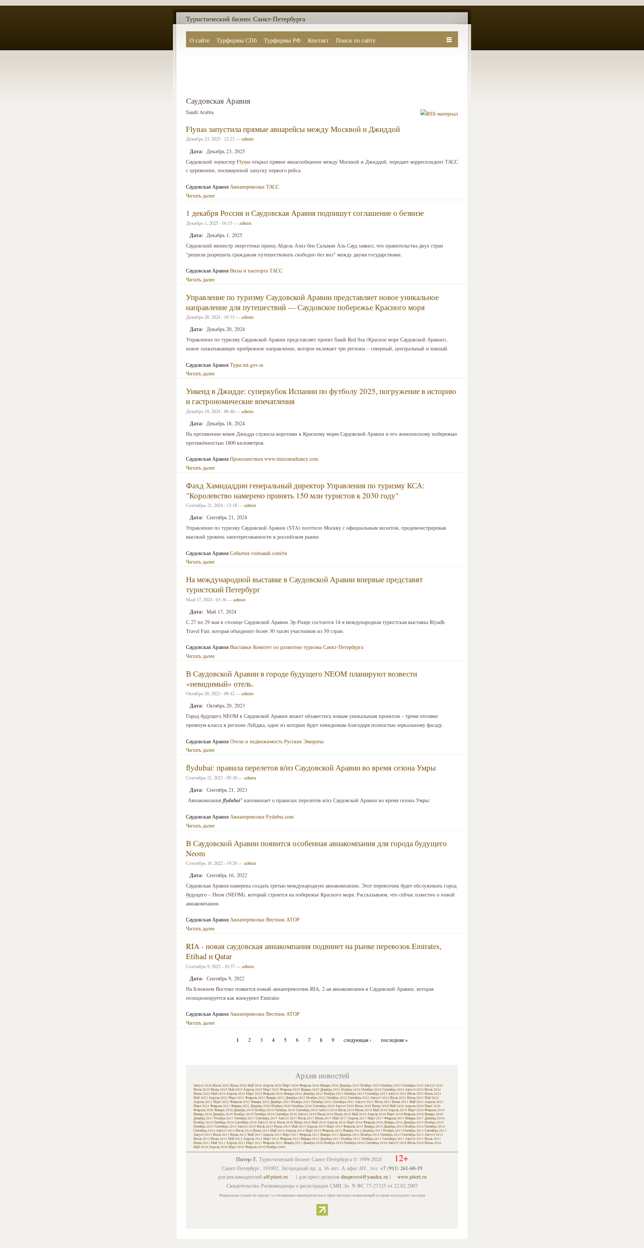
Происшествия (246, 458)
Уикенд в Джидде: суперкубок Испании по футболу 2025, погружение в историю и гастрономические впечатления (321, 396)
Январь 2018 (433, 1114)
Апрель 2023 (218, 1098)
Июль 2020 (363, 1106)
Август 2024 (414, 1089)
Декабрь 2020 (260, 1106)
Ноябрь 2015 (434, 1122)
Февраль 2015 (353, 1126)
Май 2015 (298, 1126)
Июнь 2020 (380, 1106)
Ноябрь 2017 (224, 1118)
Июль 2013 (221, 1134)
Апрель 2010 (218, 1147)
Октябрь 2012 (391, 1134)
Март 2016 (355, 1122)
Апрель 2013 (272, 1134)
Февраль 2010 (255, 1147)
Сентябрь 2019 (307, 1110)
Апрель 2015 (316, 1126)
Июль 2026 (221, 1085)
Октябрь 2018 (264, 1114)
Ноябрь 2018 (243, 1114)
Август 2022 (379, 1098)
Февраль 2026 (309, 1085)
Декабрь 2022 (295, 1098)
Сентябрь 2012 (413, 1134)
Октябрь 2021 (321, 1102)
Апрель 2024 (235, 1093)
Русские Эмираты (303, 741)
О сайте (199, 40)
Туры (236, 364)
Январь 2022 (260, 1102)
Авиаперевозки (247, 186)
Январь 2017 (414, 1118)
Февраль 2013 (309, 1134)
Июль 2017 (306, 1118)
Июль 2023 (415, 1093)
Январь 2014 (352, 1130)
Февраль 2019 (434, 1110)
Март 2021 (201, 1106)
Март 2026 (290, 1085)
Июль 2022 (398, 1098)
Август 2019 (328, 1110)
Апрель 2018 (376, 1114)
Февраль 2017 (394, 1118)
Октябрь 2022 (336, 1098)
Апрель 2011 (235, 1143)
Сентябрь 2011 (393, 1139)
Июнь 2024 (201, 1093)
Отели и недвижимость (256, 741)
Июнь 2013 (238, 1134)
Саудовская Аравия (207, 186)
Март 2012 (271, 1139)
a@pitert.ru (275, 1176)
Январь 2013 (329, 1134)
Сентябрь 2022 (359, 1098)
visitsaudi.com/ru (269, 553)
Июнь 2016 (302, 1122)
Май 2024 (218, 1093)
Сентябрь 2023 (376, 1093)
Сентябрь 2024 (393, 1089)
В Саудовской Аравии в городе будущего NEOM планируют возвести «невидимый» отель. (301, 678)
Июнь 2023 (432, 1093)
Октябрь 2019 (285, 1110)
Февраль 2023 (255, 1098)
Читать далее (200, 195)
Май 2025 (235, 1089)
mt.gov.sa (253, 364)
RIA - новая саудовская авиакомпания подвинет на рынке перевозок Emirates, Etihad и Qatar (313, 951)
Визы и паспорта (249, 270)
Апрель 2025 (252, 1089)
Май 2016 (319, 1122)
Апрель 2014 (294, 1130)
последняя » (394, 1039)
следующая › (358, 1039)
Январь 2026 (329, 1085)
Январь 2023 (275, 1098)
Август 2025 (433, 1085)
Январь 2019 (202, 1114)
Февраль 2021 (220, 1106)
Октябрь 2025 (391, 1085)
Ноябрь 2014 (414, 1126)
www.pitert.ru (412, 1176)
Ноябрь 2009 (275, 1147)
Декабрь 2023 (313, 1093)
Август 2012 (433, 1134)
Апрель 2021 (433, 1102)
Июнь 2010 (432, 1143)
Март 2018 (395, 1114)
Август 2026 (202, 1085)
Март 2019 (416, 1110)
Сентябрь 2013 (435, 1130)
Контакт (318, 40)
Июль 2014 (244, 1130)
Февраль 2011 (273, 1143)
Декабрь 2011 (330, 1139)
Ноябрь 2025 (370, 1085)
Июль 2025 (201, 1089)
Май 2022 (431, 1098)
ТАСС (272, 186)
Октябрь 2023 (354, 1093)
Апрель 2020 (414, 1106)
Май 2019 (380, 1110)
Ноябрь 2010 (333, 1143)
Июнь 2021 (400, 1102)
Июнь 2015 (282, 1126)
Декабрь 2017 (203, 1118)
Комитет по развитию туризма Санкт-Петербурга (308, 646)
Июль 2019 (346, 1110)
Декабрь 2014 (393, 1126)
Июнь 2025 (219, 1089)
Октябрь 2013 (413, 1130)
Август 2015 (246, 1126)
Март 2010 (236, 1147)
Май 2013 (254, 1134)
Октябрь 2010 (354, 1143)
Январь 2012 (310, 1139)
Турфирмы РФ (282, 40)
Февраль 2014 (332, 1130)
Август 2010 (397, 1143)
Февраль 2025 (290, 1089)
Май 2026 (254, 1085)
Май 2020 (396, 1106)
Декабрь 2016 (434, 1118)
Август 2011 (414, 1139)
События (239, 553)
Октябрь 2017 (244, 1118)
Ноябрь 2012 (370, 1134)
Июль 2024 (432, 1089)
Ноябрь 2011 (350, 1139)
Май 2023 (200, 1098)
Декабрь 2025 (350, 1085)
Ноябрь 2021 (300, 1102)
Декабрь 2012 (350, 1134)
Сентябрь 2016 (246, 1122)
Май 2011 (218, 1143)
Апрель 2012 (252, 1139)
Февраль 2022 (240, 1102)
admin (247, 138)
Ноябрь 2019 (264, 1110)
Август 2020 (344, 1106)
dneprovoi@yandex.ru (364, 1176)
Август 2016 (267, 1122)
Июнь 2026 (238, 1085)
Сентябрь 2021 (343, 1102)
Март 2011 (254, 1143)
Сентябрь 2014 (204, 1130)
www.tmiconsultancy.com (291, 458)
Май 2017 (339, 1118)
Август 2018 (307, 1114)
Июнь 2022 (415, 1098)
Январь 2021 (240, 1106)
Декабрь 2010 (313, 1143)
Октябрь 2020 (301, 1106)
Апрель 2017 (357, 1118)
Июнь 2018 (342, 1114)
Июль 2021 (383, 1102)
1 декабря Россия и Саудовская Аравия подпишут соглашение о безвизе (305, 213)
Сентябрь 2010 (376, 1143)
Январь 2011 (293, 1143)
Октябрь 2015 (203, 1126)
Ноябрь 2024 (350, 1089)
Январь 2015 (373, 1126)
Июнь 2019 (363, 1110)
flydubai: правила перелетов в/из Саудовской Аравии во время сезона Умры (311, 767)
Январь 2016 (393, 1122)
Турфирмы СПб (237, 40)
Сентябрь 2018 (286, 1114)
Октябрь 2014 (434, 1126)
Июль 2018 (325, 1114)
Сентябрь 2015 (226, 1126)
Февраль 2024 (273, 1093)
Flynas (243, 161)
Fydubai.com (280, 816)
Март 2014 (313, 1130)
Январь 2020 (223, 1110)
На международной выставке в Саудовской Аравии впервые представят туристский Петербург (304, 584)
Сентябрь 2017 (267, 1118)
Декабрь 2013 (372, 1130)
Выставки (241, 646)
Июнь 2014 (261, 1130)
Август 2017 (287, 1118)
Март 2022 (221, 1102)
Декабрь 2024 (330, 1089)
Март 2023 (236, 1098)
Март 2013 (290, 1134)
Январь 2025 (310, 1089)
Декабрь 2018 (223, 1114)
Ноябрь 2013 (392, 1130)
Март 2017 (375, 1118)
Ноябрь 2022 (316, 1098)
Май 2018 (359, 1114)
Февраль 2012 (290, 1139)
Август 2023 (397, 1093)
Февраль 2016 (373, 1122)
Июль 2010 (415, 1143)
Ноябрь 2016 (203, 1122)
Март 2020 (432, 1106)
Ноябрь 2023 (333, 1093)
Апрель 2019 (397, 1110)
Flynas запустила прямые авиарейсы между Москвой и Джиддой (293, 129)
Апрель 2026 (272, 1085)
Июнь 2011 (201, 1143)
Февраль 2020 (203, 1110)
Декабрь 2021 (280, 1102)
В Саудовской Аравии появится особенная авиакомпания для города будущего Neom (316, 848)
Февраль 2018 (414, 1114)
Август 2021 (364, 1102)
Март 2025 (271, 1089)
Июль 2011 (432, 1139)
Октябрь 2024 (371, 1089)
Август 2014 (225, 1130)
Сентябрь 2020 (324, 1106)
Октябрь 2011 (371, 1139)
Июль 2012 (201, 1139)
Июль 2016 (285, 1122)
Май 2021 (416, 1102)
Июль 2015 (265, 1126)
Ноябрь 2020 (281, 1106)
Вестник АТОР (283, 919)
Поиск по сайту (356, 40)
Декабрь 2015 (414, 1122)
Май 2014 (277, 1130)
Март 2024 (254, 1093)
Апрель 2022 (202, 1102)
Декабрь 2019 (244, 1110)
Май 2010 (200, 1147)
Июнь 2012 (219, 1139)
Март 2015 (334, 1126)
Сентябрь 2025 (413, 1085)
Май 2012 (235, 1139)
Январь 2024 (293, 1093)
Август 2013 (202, 1134)
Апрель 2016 (336, 1122)
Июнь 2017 (323, 1118)
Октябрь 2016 (224, 1122)
